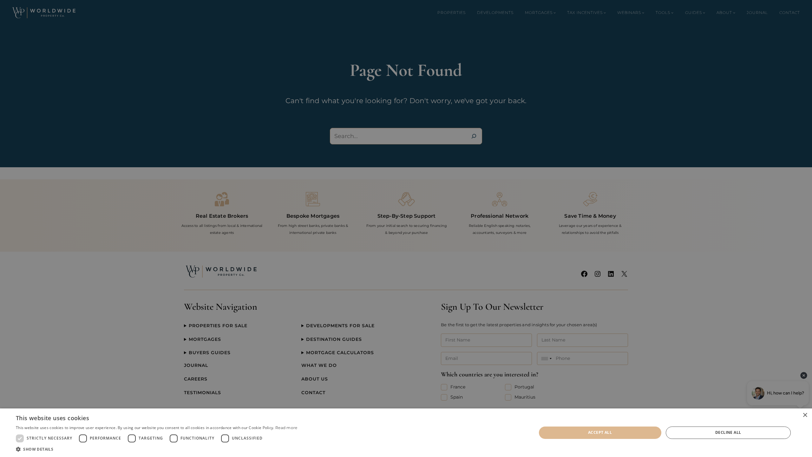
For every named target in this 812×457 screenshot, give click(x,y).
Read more (286, 427)
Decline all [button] (728, 432)
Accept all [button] (600, 432)
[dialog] (406, 432)
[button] (157, 449)
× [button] (804, 415)
